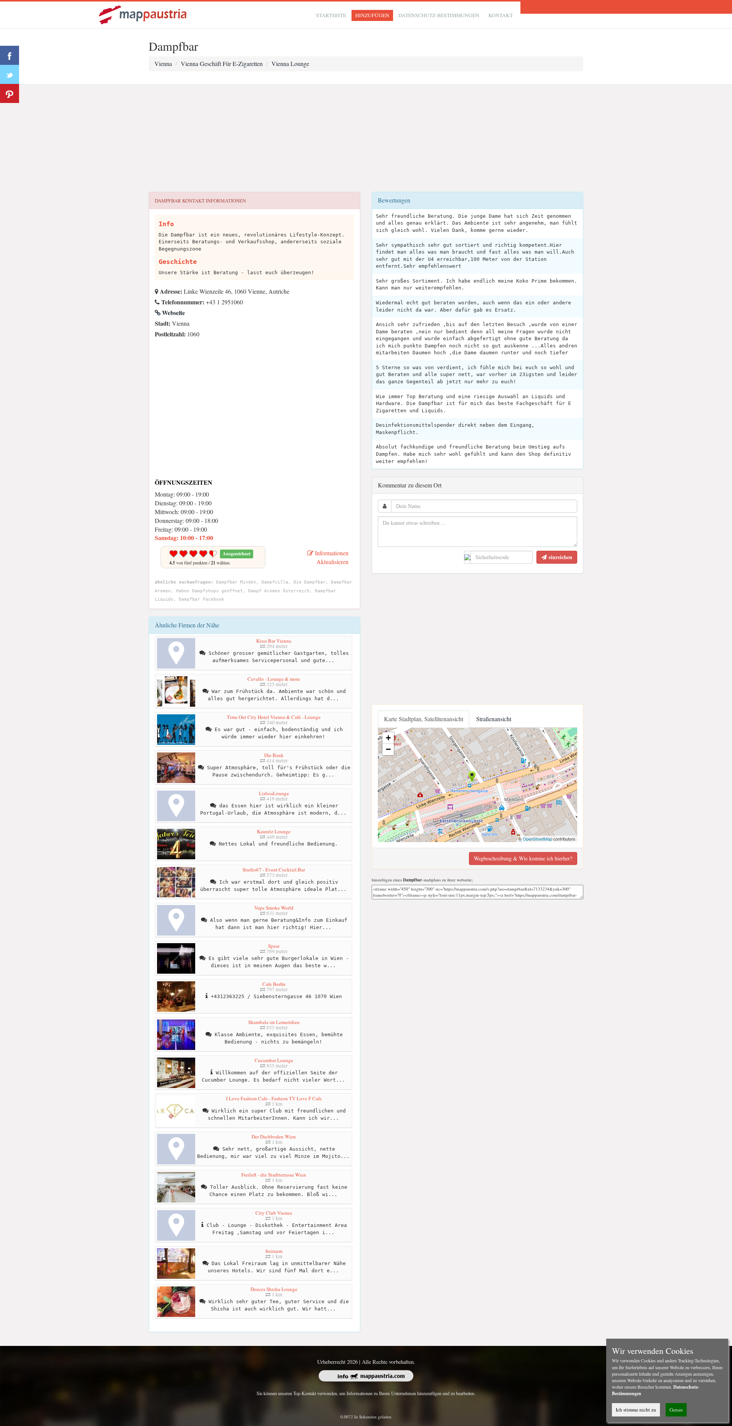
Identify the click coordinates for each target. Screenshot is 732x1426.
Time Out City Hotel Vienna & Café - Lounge (274, 717)
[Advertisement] (366, 138)
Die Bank (274, 755)
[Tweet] (9, 74)
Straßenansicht (493, 719)
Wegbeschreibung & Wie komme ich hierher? (523, 858)
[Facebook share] (9, 55)
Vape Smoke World (274, 907)
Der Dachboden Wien (274, 1136)
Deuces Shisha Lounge (273, 1289)
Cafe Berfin (274, 984)
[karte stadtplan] (143, 14)
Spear (273, 945)
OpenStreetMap (537, 839)
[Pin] (9, 93)
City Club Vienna (273, 1212)
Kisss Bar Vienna (273, 640)
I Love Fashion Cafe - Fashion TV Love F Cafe (274, 1098)
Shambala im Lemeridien (274, 1022)
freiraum (274, 1251)
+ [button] (388, 738)
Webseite (173, 312)
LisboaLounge (274, 793)
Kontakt (500, 15)
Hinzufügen (372, 15)
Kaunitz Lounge (274, 831)
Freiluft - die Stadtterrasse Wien (273, 1174)
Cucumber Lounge (274, 1060)
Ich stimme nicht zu (636, 1409)
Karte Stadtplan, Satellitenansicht (423, 719)
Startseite (331, 15)
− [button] (388, 749)
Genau (676, 1409)
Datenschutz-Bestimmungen (438, 15)
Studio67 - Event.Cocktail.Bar (273, 869)
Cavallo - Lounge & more (273, 678)
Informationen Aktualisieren (330, 557)
